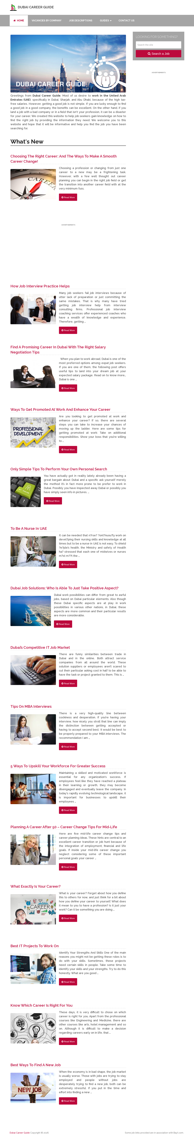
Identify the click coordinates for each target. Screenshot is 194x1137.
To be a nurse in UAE (28, 528)
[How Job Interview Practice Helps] (33, 310)
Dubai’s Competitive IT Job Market (40, 647)
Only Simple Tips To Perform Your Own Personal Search (58, 469)
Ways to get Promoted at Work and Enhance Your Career (60, 409)
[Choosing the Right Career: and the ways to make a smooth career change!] (33, 185)
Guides (104, 20)
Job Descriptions (80, 20)
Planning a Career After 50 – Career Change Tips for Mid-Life (63, 827)
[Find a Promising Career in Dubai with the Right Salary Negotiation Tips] (33, 375)
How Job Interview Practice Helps (40, 286)
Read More (69, 197)
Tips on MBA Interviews (31, 706)
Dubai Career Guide (35, 7)
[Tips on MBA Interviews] (33, 731)
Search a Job (160, 53)
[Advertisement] (68, 247)
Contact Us (126, 20)
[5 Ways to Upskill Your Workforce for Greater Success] (33, 790)
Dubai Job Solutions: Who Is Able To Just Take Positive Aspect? (64, 588)
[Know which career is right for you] (33, 1030)
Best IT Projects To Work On (34, 946)
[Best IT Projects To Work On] (33, 970)
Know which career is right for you (41, 1005)
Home (20, 20)
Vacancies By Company (46, 20)
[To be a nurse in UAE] (33, 553)
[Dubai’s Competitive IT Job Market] (33, 671)
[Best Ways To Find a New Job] (33, 1089)
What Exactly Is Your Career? (35, 886)
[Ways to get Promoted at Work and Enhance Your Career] (33, 434)
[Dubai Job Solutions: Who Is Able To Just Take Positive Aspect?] (30, 612)
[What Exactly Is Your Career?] (33, 911)
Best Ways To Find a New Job (35, 1065)
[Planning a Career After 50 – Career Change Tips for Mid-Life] (33, 851)
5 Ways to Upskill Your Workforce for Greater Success (57, 766)
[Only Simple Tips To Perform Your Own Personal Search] (25, 493)
